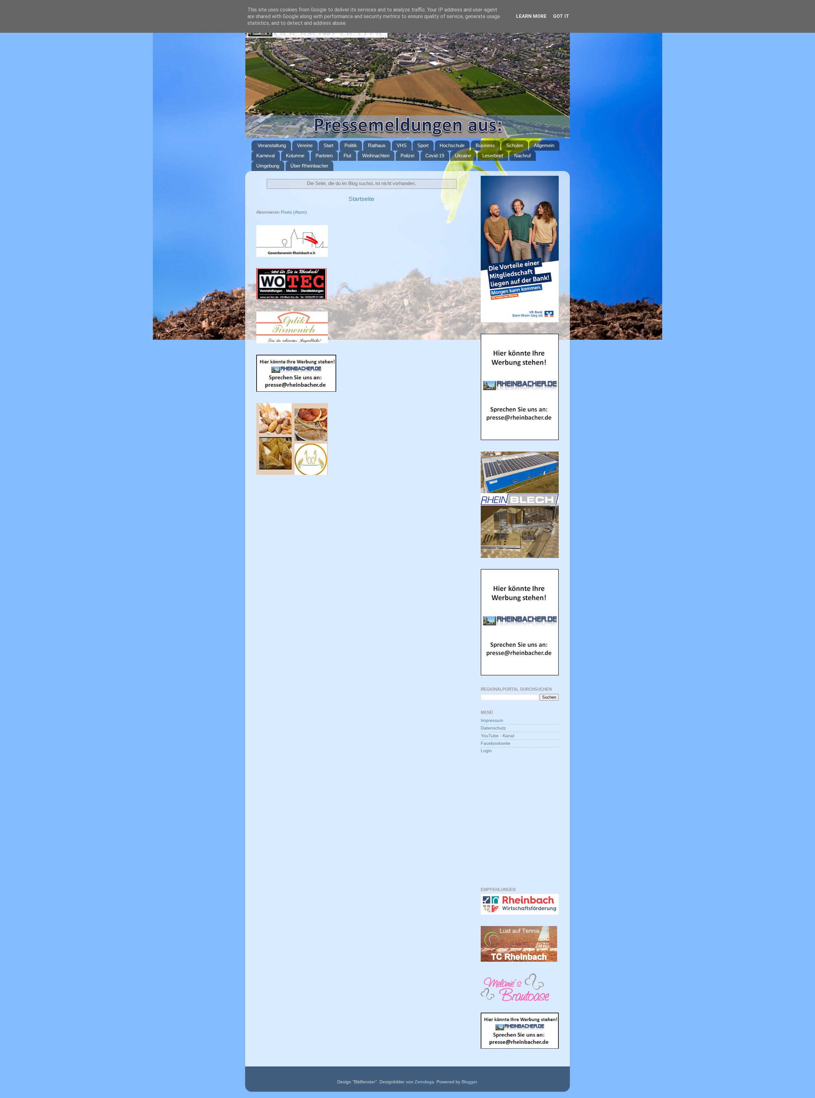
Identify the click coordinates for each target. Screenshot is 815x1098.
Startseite (361, 199)
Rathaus (377, 145)
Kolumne (295, 155)
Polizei (407, 155)
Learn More (531, 16)
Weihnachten (375, 155)
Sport (423, 145)
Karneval (265, 155)
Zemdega (424, 1082)
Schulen (514, 145)
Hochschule (452, 145)
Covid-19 (434, 155)
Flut (347, 155)
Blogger (469, 1082)
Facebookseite (495, 743)
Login (486, 750)
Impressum (492, 720)
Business (485, 145)
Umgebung (267, 165)
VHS (402, 145)
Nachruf (522, 155)
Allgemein (544, 145)
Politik (350, 145)
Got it (561, 16)
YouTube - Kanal (497, 735)
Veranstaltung (272, 145)
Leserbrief (492, 155)
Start (328, 145)
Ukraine (463, 155)
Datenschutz (493, 728)
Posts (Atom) (294, 212)
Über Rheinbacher (309, 165)
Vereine (305, 145)
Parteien (324, 155)
